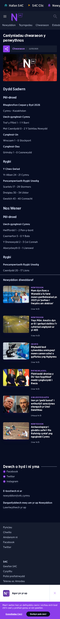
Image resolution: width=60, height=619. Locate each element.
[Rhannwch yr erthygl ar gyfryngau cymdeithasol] (6, 48)
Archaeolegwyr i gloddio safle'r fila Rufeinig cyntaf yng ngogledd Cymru (41, 432)
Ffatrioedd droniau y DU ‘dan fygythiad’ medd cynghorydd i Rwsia (42, 378)
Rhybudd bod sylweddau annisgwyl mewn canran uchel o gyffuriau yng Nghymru (43, 352)
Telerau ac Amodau (14, 581)
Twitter (11, 476)
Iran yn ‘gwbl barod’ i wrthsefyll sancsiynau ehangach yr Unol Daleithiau (43, 405)
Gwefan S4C (10, 566)
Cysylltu (7, 571)
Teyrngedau (25, 25)
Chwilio (7, 532)
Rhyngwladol (39, 371)
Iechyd (34, 344)
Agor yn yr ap (19, 593)
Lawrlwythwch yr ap (14, 507)
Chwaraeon (42, 25)
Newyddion (9, 25)
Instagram (12, 481)
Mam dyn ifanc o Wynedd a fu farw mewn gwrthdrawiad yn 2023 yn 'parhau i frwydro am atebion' (44, 297)
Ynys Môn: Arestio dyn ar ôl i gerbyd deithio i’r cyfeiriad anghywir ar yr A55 (44, 325)
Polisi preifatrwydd (14, 576)
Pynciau (7, 527)
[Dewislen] (5, 16)
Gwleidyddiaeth (40, 397)
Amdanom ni (10, 537)
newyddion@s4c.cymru (16, 495)
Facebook (12, 471)
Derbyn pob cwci (38, 614)
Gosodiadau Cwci (14, 614)
